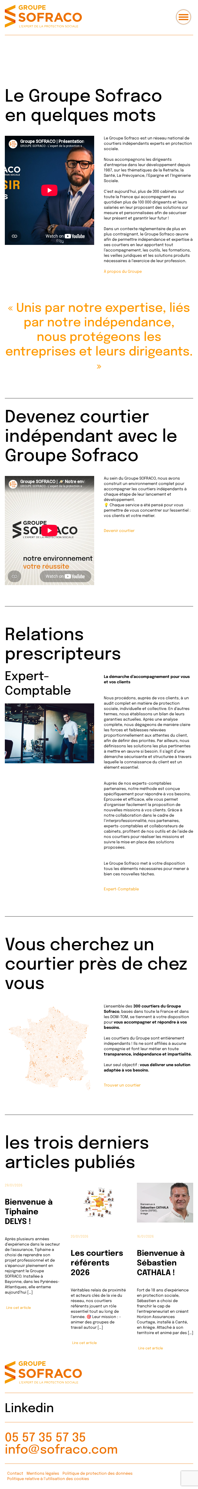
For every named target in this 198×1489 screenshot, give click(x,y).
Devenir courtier (119, 531)
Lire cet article (18, 1308)
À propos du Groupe (123, 272)
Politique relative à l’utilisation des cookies (48, 1479)
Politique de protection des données (98, 1474)
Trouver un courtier (122, 1085)
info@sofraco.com (61, 1450)
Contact (15, 1474)
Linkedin (29, 1409)
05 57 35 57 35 (45, 1438)
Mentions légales (43, 1474)
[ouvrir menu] (183, 17)
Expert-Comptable (121, 889)
